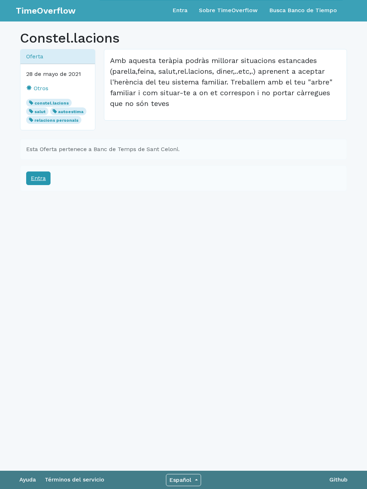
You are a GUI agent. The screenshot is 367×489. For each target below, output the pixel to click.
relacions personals (56, 120)
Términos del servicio (74, 479)
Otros (40, 88)
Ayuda (27, 479)
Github (338, 479)
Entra (179, 10)
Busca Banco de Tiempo (303, 10)
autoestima (71, 111)
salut (40, 111)
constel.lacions (51, 103)
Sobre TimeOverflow (228, 10)
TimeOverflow (46, 11)
